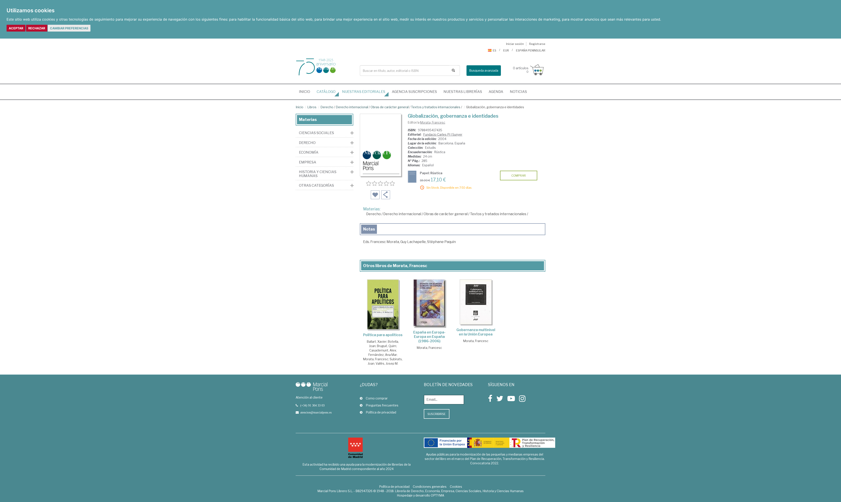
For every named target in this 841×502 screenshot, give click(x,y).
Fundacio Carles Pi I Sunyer (442, 134)
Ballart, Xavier (377, 341)
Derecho (326, 107)
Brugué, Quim (386, 346)
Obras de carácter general (390, 107)
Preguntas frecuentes (382, 405)
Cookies (456, 486)
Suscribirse (437, 414)
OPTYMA (437, 495)
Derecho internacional (352, 107)
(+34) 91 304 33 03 (312, 405)
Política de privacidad (381, 412)
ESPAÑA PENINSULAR (530, 50)
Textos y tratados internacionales (435, 107)
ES (494, 50)
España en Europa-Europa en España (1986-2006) (429, 336)
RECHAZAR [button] (36, 28)
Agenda (496, 92)
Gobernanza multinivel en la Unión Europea (475, 332)
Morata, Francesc (432, 122)
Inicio (306, 91)
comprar (518, 175)
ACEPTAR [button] (16, 28)
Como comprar (377, 398)
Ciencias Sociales (316, 133)
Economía (308, 152)
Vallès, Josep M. (387, 363)
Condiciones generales (430, 486)
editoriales (363, 92)
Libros (311, 107)
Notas (369, 229)
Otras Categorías (316, 186)
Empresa (307, 162)
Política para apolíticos (383, 335)
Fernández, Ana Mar (382, 355)
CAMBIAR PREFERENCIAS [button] (69, 28)
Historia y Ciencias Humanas (317, 174)
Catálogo (326, 92)
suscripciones (414, 92)
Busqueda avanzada (483, 70)
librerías (462, 92)
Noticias (518, 92)
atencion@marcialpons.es (316, 412)
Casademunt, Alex (382, 350)
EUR (506, 50)
